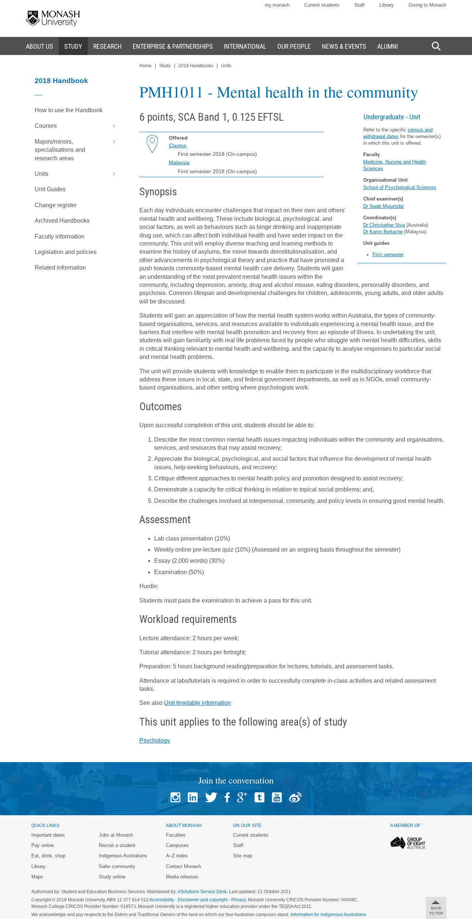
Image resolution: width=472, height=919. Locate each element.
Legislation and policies (66, 252)
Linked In (193, 797)
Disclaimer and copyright (203, 899)
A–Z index (177, 855)
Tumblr (259, 797)
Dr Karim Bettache (383, 231)
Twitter (211, 797)
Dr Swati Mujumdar (383, 206)
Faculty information (59, 236)
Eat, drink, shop (48, 855)
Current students (322, 5)
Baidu (295, 797)
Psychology (154, 740)
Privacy (238, 899)
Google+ (242, 797)
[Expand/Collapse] (111, 126)
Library (386, 5)
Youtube (277, 797)
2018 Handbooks (195, 65)
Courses (46, 126)
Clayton (178, 145)
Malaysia (179, 162)
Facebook (227, 797)
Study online (112, 876)
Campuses (177, 845)
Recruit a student (117, 845)
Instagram (175, 797)
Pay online (42, 845)
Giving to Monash (427, 5)
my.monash (277, 5)
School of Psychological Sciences (399, 187)
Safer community (117, 866)
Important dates (48, 835)
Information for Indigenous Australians (328, 914)
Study (165, 65)
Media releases (182, 876)
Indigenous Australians (123, 855)
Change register (56, 205)
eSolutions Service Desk (202, 891)
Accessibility (161, 899)
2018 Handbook (61, 81)
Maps (37, 876)
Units (41, 174)
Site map (242, 855)
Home (145, 65)
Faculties (175, 835)
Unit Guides (50, 189)
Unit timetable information (197, 703)
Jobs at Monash (116, 835)
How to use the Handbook (69, 110)
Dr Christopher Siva (384, 225)
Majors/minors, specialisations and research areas (60, 149)
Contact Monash (183, 866)
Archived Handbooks (62, 220)
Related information (60, 267)
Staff (359, 5)
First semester (387, 254)
